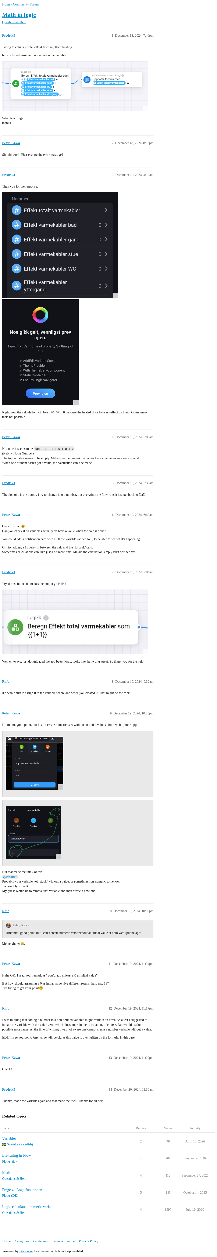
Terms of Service (63, 1241)
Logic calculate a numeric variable (28, 1207)
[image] (75, 86)
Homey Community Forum (20, 4)
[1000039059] (34, 763)
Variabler (9, 1138)
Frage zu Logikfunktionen (22, 1190)
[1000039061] (33, 832)
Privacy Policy (88, 1241)
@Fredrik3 (10, 877)
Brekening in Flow (16, 1155)
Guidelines (40, 1241)
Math (6, 1172)
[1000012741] (40, 352)
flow (15, 1161)
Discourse (26, 1251)
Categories (22, 1241)
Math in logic (19, 14)
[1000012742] (60, 245)
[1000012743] (75, 622)
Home (6, 1241)
